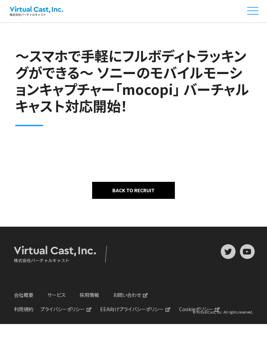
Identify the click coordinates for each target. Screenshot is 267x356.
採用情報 (89, 294)
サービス (56, 294)
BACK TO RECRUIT (133, 190)
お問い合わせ (127, 294)
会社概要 (23, 294)
